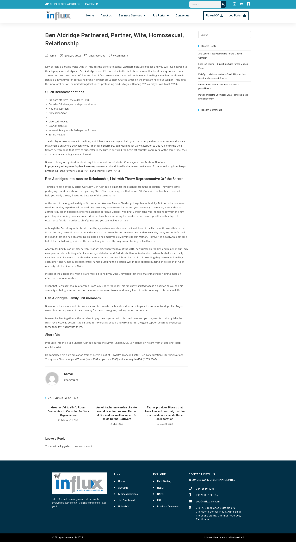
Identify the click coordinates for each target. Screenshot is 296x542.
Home (90, 15)
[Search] (223, 4)
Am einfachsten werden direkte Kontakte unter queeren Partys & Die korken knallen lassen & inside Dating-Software (116, 413)
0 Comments (120, 55)
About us (106, 15)
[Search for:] (224, 34)
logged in (65, 446)
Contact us (182, 15)
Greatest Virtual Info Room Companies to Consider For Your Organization (68, 411)
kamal (53, 55)
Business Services (130, 15)
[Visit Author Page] (52, 378)
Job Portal (158, 15)
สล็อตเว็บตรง (71, 380)
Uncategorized (97, 55)
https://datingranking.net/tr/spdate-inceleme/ (70, 166)
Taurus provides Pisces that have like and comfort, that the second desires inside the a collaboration (165, 413)
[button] (214, 15)
